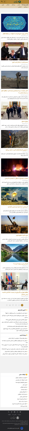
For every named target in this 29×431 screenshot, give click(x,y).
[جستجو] (2, 1)
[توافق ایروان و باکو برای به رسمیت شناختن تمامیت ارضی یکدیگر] (14, 281)
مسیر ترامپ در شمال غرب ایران (20, 62)
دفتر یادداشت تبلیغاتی (22, 394)
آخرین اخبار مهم (22, 310)
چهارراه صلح (25, 121)
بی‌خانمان (25, 7)
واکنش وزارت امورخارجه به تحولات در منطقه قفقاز (15, 34)
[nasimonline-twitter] (11, 412)
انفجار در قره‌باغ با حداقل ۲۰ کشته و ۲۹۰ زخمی (16, 178)
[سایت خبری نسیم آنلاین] (17, 2)
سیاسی (19, 5)
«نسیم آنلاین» (13, 421)
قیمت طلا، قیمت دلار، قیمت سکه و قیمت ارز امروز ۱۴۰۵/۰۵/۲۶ (14, 349)
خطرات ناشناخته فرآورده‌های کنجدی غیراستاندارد (17, 326)
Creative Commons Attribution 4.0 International (21, 424)
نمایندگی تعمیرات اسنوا (22, 399)
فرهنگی (7, 5)
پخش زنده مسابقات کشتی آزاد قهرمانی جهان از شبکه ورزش (15, 354)
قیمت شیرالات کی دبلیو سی (21, 380)
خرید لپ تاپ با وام (23, 401)
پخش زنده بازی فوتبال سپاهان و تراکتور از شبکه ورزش (16, 351)
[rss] (8, 412)
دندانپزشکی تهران (23, 392)
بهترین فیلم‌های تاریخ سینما (21, 382)
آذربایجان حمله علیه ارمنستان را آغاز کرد (18, 207)
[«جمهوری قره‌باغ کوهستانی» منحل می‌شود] (14, 139)
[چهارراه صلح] (14, 110)
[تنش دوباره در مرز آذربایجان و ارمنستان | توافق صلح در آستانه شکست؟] (14, 79)
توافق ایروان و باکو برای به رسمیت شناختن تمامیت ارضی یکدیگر (15, 293)
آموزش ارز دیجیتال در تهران (21, 378)
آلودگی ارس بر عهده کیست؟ (20, 264)
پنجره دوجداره (24, 389)
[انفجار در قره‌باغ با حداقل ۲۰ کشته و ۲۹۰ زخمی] (14, 167)
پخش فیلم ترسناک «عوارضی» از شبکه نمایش (17, 338)
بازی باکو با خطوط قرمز (22, 235)
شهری (3, 5)
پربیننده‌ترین (23, 335)
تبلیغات (9, 414)
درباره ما (19, 414)
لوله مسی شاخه (24, 406)
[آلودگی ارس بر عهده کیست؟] (14, 253)
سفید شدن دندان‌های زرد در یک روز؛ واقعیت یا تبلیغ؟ (16, 313)
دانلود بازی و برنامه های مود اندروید (19, 404)
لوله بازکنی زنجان (23, 397)
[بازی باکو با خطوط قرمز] (14, 224)
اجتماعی (19, 7)
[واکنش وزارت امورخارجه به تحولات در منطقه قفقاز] (14, 22)
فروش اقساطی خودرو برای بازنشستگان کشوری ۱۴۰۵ (16, 320)
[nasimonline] (14, 412)
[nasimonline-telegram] (20, 412)
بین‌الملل (13, 5)
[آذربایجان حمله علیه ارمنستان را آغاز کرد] (14, 196)
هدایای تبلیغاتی (23, 387)
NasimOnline (10, 423)
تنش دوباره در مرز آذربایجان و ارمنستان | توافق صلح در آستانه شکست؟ (14, 92)
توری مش (25, 385)
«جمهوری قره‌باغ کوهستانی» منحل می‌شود (17, 150)
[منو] (4, 1)
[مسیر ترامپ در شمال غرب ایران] (14, 51)
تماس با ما (14, 414)
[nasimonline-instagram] (17, 412)
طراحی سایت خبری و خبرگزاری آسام (13, 428)
